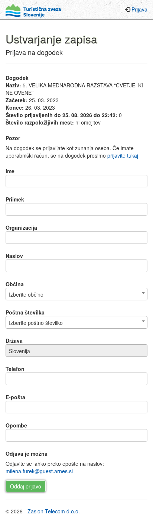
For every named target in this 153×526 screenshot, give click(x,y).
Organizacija (21, 227)
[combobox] (76, 294)
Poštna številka (25, 312)
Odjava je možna (27, 453)
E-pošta (15, 397)
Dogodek (17, 77)
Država (14, 340)
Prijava (139, 9)
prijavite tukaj (122, 155)
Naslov (14, 255)
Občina (15, 284)
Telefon (15, 368)
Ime (10, 171)
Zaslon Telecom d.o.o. (53, 511)
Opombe (16, 425)
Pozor (13, 138)
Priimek (15, 199)
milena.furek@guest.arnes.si (39, 471)
